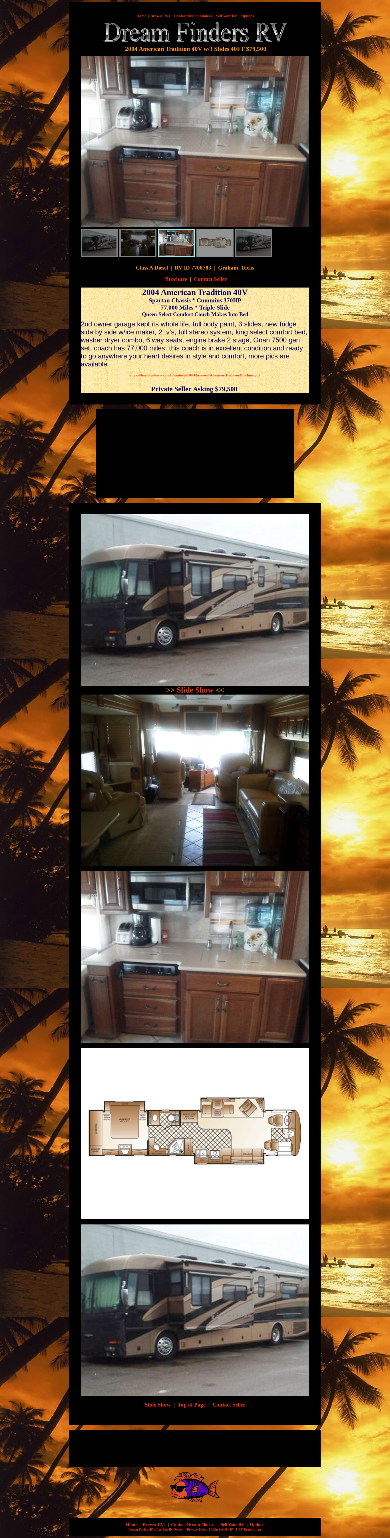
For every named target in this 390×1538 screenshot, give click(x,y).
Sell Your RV (226, 16)
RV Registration (249, 1529)
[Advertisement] (147, 453)
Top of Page (192, 1405)
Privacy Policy (197, 1529)
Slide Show (195, 690)
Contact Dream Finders (193, 16)
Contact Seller (210, 279)
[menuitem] (99, 243)
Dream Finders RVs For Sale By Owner (155, 1529)
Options (247, 16)
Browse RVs (160, 16)
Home (141, 16)
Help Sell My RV (222, 1529)
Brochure (176, 279)
